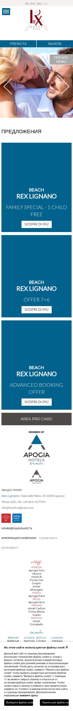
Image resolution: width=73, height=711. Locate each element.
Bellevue (13, 640)
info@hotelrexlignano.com (17, 507)
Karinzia (29, 640)
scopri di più (37, 224)
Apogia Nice (36, 602)
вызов (54, 44)
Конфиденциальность (16, 528)
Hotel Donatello (36, 622)
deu (39, 3)
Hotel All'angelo (36, 588)
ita (27, 3)
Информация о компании (18, 538)
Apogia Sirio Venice (37, 572)
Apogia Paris (36, 595)
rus (45, 3)
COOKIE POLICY (48, 538)
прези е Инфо (61, 59)
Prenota (18, 44)
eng (32, 3)
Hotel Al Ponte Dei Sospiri (36, 580)
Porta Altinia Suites (36, 613)
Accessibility (9, 547)
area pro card (36, 419)
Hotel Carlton (36, 608)
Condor (41, 640)
